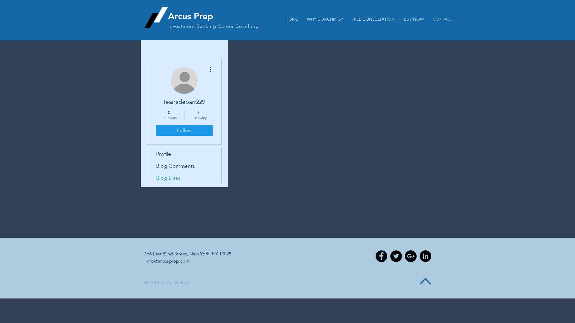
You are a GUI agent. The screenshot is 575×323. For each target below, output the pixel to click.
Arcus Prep (190, 16)
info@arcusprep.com (168, 261)
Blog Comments (175, 166)
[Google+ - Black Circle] (411, 256)
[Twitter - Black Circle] (396, 256)
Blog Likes (168, 178)
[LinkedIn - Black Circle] (425, 256)
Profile (163, 154)
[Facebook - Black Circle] (381, 256)
